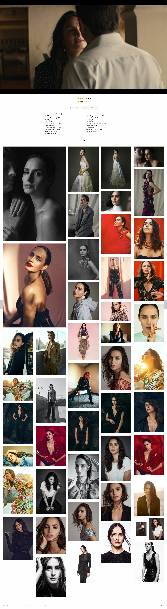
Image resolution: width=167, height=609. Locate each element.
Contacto (44, 606)
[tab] (74, 108)
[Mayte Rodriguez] (1, 304)
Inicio (4, 606)
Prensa (30, 606)
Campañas (37, 606)
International (24, 606)
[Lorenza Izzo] (165, 304)
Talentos (9, 606)
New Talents (16, 606)
